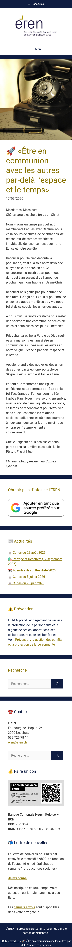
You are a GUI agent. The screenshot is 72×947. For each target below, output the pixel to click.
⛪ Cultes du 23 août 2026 (27, 552)
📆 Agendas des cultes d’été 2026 (32, 570)
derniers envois (24, 907)
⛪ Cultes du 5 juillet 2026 (26, 577)
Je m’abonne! (17, 878)
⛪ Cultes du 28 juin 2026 (26, 583)
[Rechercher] (57, 683)
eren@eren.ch (17, 742)
